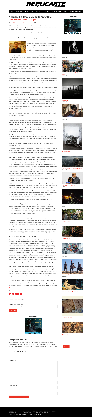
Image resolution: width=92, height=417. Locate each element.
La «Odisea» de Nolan (66, 274)
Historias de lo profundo (67, 317)
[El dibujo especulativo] (72, 136)
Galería (38, 11)
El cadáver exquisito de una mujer (68, 55)
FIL (23, 299)
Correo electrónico (15, 385)
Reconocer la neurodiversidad (68, 255)
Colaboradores (13, 414)
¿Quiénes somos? (38, 412)
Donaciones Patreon (35, 414)
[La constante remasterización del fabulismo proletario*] (72, 66)
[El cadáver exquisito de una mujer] (72, 48)
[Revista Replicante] (46, 5)
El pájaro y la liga (65, 334)
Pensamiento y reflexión (59, 11)
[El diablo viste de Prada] (72, 232)
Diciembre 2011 (18, 299)
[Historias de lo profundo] (72, 306)
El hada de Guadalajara (66, 221)
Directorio (47, 412)
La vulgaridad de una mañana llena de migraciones (72, 168)
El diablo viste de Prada (67, 238)
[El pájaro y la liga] (72, 328)
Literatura (46, 11)
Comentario (12, 360)
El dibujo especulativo (66, 151)
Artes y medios (29, 11)
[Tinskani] (72, 196)
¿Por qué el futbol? (66, 100)
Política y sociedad (75, 11)
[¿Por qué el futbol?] (72, 89)
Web (10, 391)
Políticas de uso (23, 414)
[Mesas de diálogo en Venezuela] (72, 178)
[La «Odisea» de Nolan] (72, 266)
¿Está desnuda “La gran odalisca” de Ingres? (70, 291)
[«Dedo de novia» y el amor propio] (72, 110)
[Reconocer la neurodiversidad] (72, 248)
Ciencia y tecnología (14, 412)
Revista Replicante (79, 411)
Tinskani (64, 205)
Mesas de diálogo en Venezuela (68, 185)
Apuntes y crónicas (16, 11)
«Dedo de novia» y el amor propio (69, 118)
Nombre (11, 380)
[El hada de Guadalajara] (72, 215)
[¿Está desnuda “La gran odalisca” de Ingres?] (72, 285)
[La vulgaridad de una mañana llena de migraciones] (72, 162)
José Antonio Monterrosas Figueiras (19, 22)
